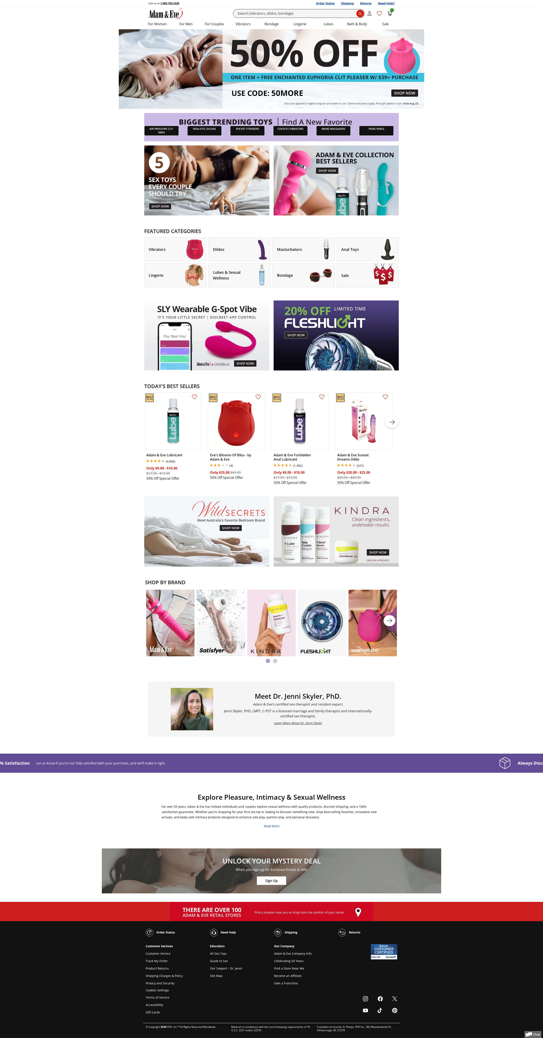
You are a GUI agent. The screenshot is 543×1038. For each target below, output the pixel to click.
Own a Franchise (286, 983)
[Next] (389, 620)
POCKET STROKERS (247, 128)
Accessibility (154, 1005)
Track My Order (157, 961)
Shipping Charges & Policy (164, 976)
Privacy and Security (160, 983)
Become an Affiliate (288, 976)
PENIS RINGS (376, 128)
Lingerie (300, 24)
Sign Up (271, 880)
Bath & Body (357, 24)
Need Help (228, 932)
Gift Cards (153, 1012)
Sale (385, 24)
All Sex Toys (218, 953)
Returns (366, 3)
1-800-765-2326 (169, 3)
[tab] (268, 661)
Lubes (328, 24)
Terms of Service (157, 997)
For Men (186, 24)
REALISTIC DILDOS (204, 128)
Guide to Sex (219, 961)
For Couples (214, 24)
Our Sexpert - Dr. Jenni (226, 968)
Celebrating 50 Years (289, 961)
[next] (392, 421)
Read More (271, 826)
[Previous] (154, 620)
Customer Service (158, 953)
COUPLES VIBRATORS (290, 128)
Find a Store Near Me (289, 968)
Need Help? (386, 3)
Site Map (216, 976)
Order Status (325, 3)
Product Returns (157, 968)
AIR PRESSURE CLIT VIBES (161, 130)
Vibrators (243, 24)
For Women (157, 24)
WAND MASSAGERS (333, 128)
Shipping (347, 3)
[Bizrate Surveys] (391, 957)
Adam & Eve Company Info (293, 953)
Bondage (272, 24)
